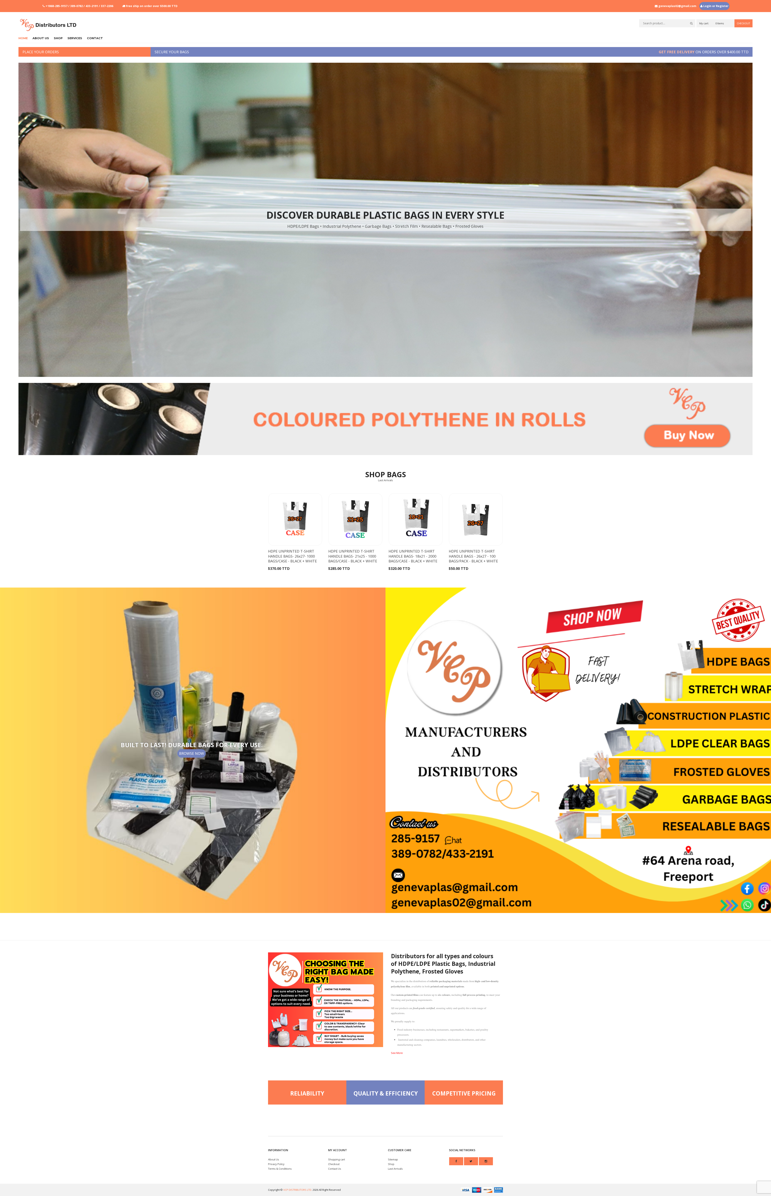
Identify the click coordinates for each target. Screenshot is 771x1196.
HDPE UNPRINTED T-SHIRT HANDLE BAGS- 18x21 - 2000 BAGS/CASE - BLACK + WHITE (413, 556)
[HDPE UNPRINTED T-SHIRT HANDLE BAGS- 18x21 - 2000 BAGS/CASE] (416, 519)
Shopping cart (336, 1159)
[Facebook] (456, 1161)
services (74, 38)
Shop (391, 1164)
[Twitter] (471, 1161)
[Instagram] (486, 1161)
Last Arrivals (385, 480)
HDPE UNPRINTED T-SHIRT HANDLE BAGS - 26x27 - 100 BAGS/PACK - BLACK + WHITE (473, 556)
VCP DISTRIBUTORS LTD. (297, 1190)
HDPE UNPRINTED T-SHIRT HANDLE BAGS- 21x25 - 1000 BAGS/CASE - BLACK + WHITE (352, 556)
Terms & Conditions (280, 1168)
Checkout (743, 23)
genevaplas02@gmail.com (677, 6)
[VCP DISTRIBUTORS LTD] (48, 25)
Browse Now (191, 753)
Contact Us (334, 1168)
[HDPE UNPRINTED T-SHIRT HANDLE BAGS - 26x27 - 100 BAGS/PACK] (476, 519)
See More (397, 1053)
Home (23, 38)
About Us (273, 1159)
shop (58, 38)
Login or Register (715, 6)
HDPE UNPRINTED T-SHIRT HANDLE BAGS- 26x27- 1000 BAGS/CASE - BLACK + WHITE (292, 556)
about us (41, 38)
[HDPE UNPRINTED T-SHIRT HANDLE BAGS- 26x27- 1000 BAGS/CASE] (295, 519)
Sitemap (393, 1159)
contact (95, 38)
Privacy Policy (276, 1164)
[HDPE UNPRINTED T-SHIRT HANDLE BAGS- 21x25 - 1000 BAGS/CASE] (355, 519)
